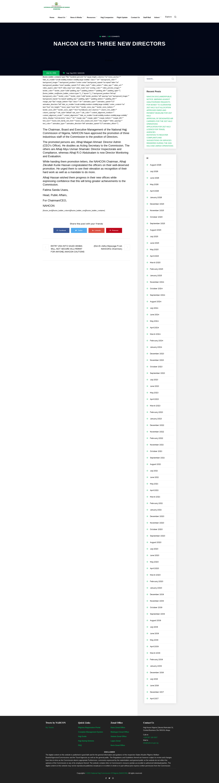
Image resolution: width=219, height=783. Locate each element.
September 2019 (157, 614)
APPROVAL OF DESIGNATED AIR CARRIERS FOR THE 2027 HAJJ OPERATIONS (160, 121)
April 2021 (154, 491)
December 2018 (157, 673)
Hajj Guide (82, 736)
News (104, 37)
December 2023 (157, 354)
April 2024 (154, 328)
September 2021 (157, 458)
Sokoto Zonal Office (118, 736)
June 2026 (154, 178)
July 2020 (154, 549)
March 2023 (155, 406)
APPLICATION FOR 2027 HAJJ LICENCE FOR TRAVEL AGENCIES (159, 129)
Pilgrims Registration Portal (89, 727)
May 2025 (154, 250)
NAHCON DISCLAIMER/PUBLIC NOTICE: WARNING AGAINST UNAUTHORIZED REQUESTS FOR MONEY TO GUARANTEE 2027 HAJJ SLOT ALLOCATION (159, 102)
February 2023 (156, 412)
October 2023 (156, 367)
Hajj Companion (107, 17)
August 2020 (155, 543)
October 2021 (156, 452)
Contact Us (135, 17)
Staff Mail (147, 17)
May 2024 (154, 321)
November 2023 (157, 360)
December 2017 (157, 692)
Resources (91, 17)
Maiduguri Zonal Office (120, 732)
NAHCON (81, 73)
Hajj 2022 (73, 73)
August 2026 (155, 165)
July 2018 (154, 679)
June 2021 (154, 478)
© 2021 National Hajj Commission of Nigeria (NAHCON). (106, 773)
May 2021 (154, 484)
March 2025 (155, 263)
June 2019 (154, 634)
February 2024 (156, 341)
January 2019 (156, 666)
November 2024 (157, 282)
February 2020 (156, 582)
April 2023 (154, 399)
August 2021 (155, 465)
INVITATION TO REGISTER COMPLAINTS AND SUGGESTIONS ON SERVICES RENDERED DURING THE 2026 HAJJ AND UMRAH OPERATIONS (160, 140)
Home (52, 17)
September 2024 (157, 295)
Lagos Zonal (115, 741)
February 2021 (156, 504)
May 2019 (154, 640)
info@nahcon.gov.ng (150, 743)
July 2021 (154, 471)
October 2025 (156, 217)
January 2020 (156, 588)
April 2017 (154, 699)
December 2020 (157, 517)
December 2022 (157, 425)
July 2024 (154, 308)
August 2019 (155, 621)
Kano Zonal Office (118, 727)
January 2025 (156, 276)
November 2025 (157, 211)
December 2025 (157, 204)
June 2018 (154, 686)
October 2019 (156, 608)
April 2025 (154, 256)
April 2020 (154, 569)
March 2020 (155, 575)
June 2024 (154, 315)
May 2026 (154, 185)
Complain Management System (90, 732)
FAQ (80, 745)
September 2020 (157, 536)
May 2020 (154, 562)
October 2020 (156, 530)
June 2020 (154, 556)
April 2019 (154, 647)
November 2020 (157, 523)
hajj (67, 73)
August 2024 (155, 302)
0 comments (115, 37)
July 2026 (154, 172)
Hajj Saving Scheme (86, 741)
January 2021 (156, 510)
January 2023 (156, 419)
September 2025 (157, 224)
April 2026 (154, 191)
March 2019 (155, 653)
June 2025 (154, 243)
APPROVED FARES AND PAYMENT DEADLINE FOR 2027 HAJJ (159, 113)
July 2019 (154, 627)
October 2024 (156, 289)
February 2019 (156, 660)
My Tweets (50, 727)
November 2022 (157, 432)
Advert (157, 17)
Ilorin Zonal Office (118, 745)
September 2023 (157, 373)
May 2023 (154, 393)
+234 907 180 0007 (150, 737)
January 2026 (156, 198)
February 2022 (156, 439)
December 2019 (157, 595)
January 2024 (156, 347)
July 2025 (154, 237)
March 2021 (155, 497)
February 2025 (156, 269)
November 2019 (157, 601)
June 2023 (154, 386)
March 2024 (155, 334)
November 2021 (157, 445)
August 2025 (155, 230)
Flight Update (122, 17)
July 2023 (154, 380)
